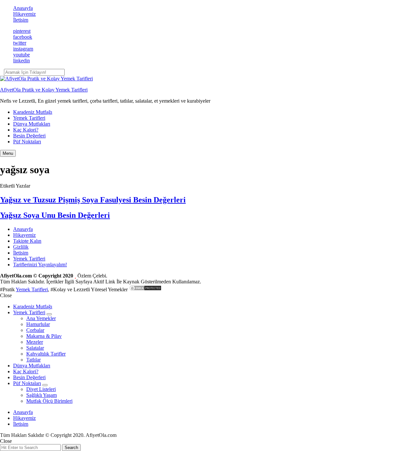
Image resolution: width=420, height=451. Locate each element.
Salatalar (35, 348)
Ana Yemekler (41, 318)
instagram (23, 48)
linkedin (21, 60)
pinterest (22, 31)
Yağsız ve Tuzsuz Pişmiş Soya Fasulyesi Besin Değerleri (93, 199)
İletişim (20, 20)
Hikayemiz (24, 14)
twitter (19, 43)
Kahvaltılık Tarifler (46, 354)
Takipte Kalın (27, 241)
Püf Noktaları (27, 141)
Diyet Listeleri (41, 389)
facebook (22, 37)
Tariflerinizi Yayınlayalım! (40, 264)
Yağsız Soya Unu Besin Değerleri (55, 215)
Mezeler (34, 342)
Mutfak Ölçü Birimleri (49, 401)
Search (71, 447)
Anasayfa (23, 8)
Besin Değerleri (29, 135)
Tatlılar (33, 359)
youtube (21, 54)
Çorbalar (35, 330)
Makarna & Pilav (44, 336)
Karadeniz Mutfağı (32, 112)
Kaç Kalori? (25, 130)
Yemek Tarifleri (29, 118)
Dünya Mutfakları (31, 124)
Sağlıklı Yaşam (41, 395)
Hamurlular (38, 324)
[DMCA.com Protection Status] (145, 289)
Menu (8, 153)
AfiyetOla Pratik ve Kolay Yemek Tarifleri (44, 89)
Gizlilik (21, 247)
